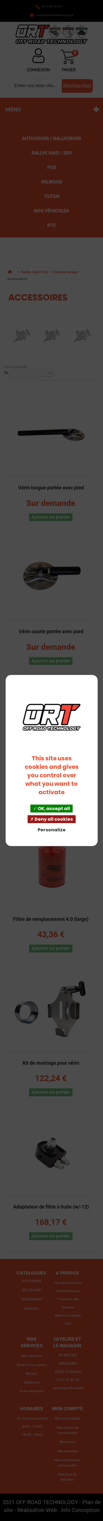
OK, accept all (53, 808)
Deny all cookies (53, 819)
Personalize (52, 830)
